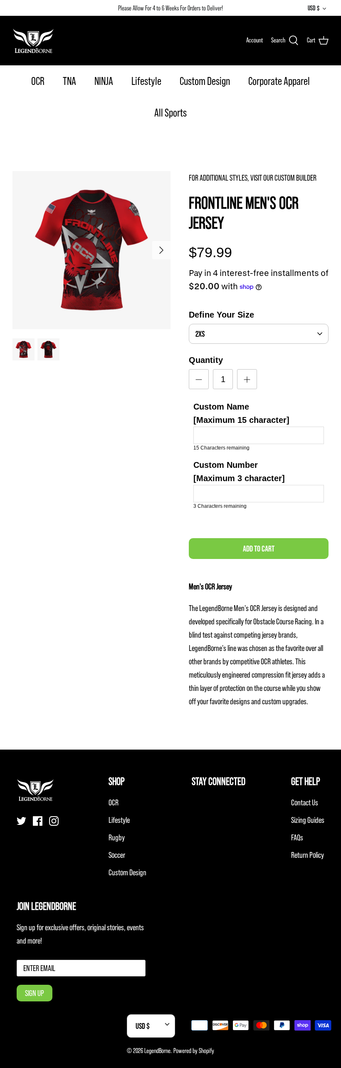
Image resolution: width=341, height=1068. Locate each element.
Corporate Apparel (279, 81)
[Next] (161, 250)
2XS (200, 333)
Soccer (117, 854)
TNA (69, 81)
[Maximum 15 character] (241, 413)
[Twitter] (21, 821)
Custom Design (205, 81)
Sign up (34, 993)
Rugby (117, 837)
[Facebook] (37, 821)
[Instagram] (54, 821)
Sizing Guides (307, 820)
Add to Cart (258, 548)
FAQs (297, 837)
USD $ (313, 8)
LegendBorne (157, 1050)
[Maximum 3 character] (239, 471)
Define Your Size (221, 314)
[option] (91, 250)
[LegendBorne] (33, 40)
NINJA (103, 81)
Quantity (206, 360)
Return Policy (307, 854)
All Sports (170, 112)
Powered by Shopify (193, 1050)
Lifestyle (146, 81)
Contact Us (304, 802)
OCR (37, 81)
